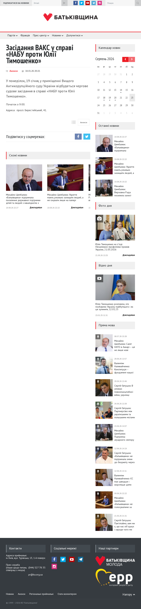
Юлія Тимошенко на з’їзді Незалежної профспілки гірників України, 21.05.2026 (112, 247)
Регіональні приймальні (41, 593)
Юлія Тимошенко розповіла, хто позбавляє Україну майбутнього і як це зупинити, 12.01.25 (114, 307)
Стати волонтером (67, 593)
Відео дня (105, 265)
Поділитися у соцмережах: (25, 136)
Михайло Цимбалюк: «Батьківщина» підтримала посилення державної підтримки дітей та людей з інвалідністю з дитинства (23, 198)
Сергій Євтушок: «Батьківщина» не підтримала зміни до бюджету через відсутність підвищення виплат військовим (124, 457)
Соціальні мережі (65, 548)
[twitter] (81, 3)
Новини (56, 35)
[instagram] (99, 3)
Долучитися (73, 35)
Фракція (25, 35)
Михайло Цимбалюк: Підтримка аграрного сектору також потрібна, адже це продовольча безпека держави (124, 435)
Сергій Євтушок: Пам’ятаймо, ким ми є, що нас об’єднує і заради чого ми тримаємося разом (124, 525)
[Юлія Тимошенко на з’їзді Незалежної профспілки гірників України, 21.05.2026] (115, 227)
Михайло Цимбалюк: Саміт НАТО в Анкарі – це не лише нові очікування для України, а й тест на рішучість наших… (124, 345)
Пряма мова (107, 325)
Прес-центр (40, 35)
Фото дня (105, 206)
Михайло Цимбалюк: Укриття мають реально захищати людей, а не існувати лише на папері (65, 197)
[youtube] (87, 3)
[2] (104, 97)
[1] (121, 90)
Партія (11, 35)
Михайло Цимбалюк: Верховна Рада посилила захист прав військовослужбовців (124, 191)
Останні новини (109, 126)
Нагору (127, 594)
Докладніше (36, 207)
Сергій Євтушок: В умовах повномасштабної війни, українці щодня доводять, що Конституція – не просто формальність (123, 390)
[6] (109, 97)
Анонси (13, 71)
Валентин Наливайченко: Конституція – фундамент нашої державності (123, 368)
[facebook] (75, 3)
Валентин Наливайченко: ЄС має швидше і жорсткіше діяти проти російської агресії (123, 480)
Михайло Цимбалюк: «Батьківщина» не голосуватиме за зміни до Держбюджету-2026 (124, 502)
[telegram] (93, 3)
